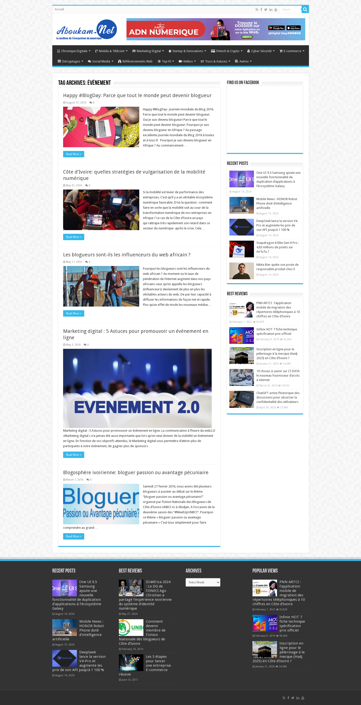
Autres (244, 61)
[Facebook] (261, 10)
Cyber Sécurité (261, 51)
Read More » (73, 154)
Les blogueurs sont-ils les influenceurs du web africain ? (127, 255)
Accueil (59, 9)
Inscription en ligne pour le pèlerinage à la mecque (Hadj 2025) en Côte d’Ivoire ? (276, 353)
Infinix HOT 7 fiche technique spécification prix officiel (292, 623)
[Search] (305, 9)
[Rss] (257, 10)
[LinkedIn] (271, 10)
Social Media (101, 61)
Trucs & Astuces (216, 61)
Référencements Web (138, 61)
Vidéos (188, 61)
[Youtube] (276, 10)
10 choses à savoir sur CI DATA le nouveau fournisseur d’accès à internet (278, 375)
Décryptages (71, 61)
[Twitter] (266, 10)
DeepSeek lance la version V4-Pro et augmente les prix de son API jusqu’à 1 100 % (277, 225)
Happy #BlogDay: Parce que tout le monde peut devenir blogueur (137, 95)
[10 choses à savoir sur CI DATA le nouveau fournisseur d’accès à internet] (241, 377)
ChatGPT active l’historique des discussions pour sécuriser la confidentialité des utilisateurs (278, 397)
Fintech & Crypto (227, 51)
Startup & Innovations (187, 51)
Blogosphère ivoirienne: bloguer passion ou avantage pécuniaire (135, 472)
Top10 (166, 61)
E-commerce (292, 51)
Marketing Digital (149, 51)
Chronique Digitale (74, 51)
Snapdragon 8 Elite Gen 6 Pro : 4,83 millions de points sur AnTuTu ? (277, 247)
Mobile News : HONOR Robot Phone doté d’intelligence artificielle (276, 203)
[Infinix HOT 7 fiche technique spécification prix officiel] (241, 335)
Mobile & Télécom (112, 51)
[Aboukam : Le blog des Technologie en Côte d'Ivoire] (86, 28)
